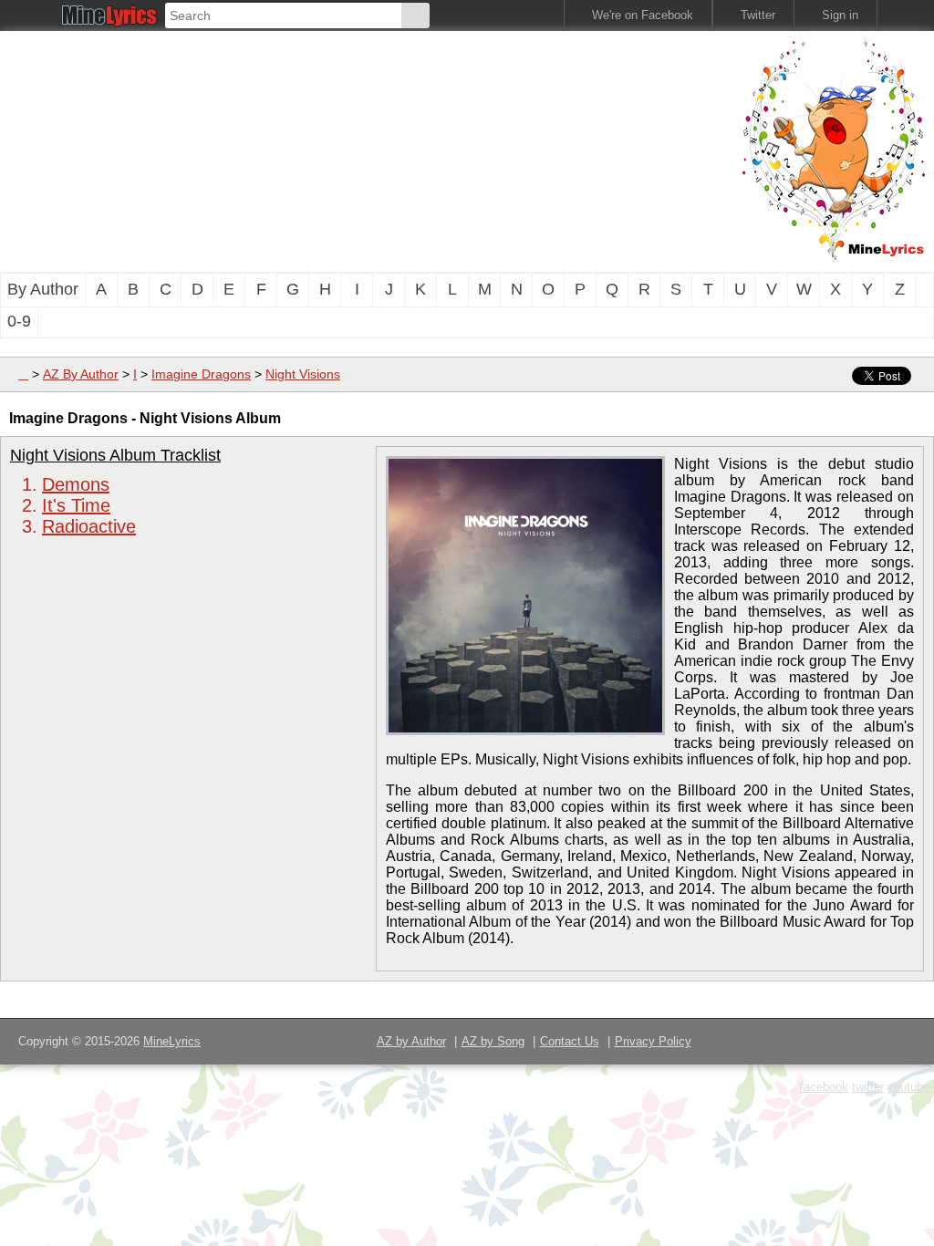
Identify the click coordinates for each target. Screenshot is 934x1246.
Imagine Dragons (201, 374)
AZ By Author (81, 374)
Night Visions (302, 374)
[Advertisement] (310, 150)
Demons (75, 484)
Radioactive (89, 526)
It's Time (76, 505)
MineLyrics (172, 1041)
